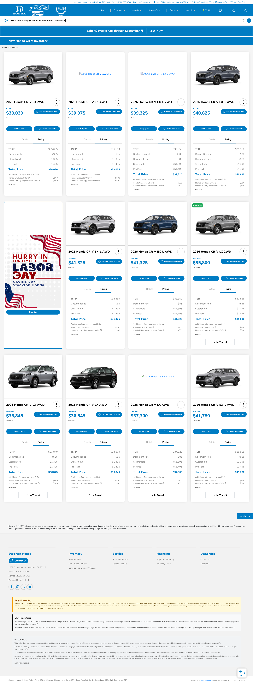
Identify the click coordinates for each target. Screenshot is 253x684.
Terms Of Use (40, 680)
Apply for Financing (165, 559)
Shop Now (33, 312)
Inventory (75, 554)
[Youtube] (30, 587)
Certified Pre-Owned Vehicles (82, 568)
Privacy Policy (28, 680)
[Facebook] (11, 587)
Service (118, 554)
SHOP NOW (156, 31)
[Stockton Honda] (38, 10)
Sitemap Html (59, 680)
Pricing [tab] (41, 139)
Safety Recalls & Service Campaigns (90, 680)
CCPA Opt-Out (111, 680)
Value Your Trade (49, 129)
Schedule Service (120, 559)
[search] (246, 10)
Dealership (207, 554)
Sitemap (49, 680)
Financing (163, 554)
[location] (154, 2)
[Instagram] (17, 587)
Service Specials (120, 563)
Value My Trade (164, 563)
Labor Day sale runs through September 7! (115, 31)
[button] (56, 102)
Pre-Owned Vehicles (78, 563)
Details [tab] (25, 139)
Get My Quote (19, 129)
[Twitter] (24, 587)
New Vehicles (75, 559)
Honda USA (122, 680)
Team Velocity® (206, 680)
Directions (205, 563)
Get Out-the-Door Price (48, 112)
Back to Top (245, 516)
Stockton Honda (14, 680)
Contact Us (20, 560)
